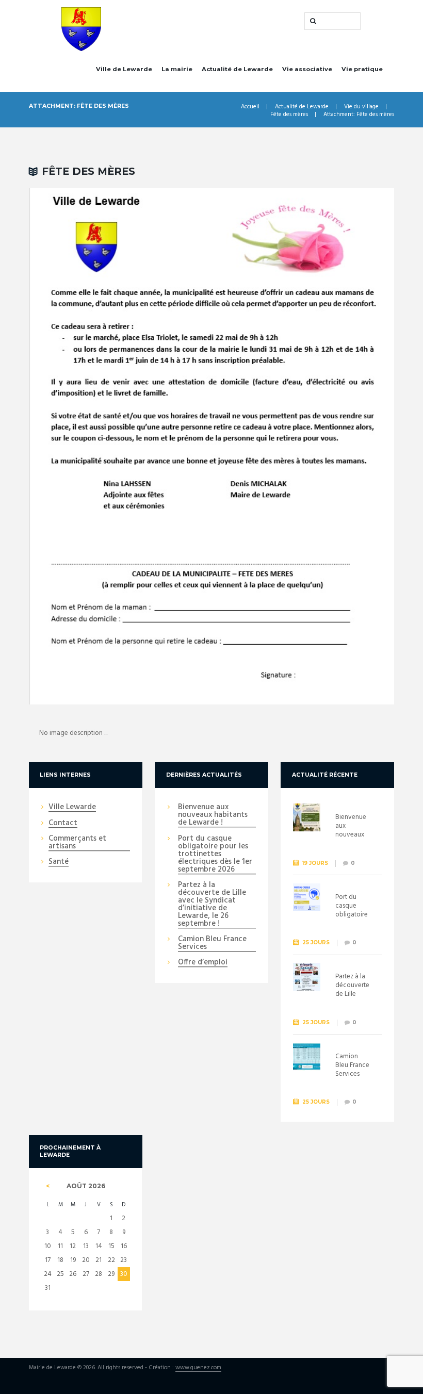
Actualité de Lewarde (237, 69)
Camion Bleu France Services (212, 944)
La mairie (176, 69)
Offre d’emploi (202, 963)
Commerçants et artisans (77, 843)
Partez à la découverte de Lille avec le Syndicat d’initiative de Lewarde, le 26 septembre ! (212, 904)
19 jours (315, 863)
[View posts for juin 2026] (47, 1186)
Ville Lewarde (72, 807)
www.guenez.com (198, 1368)
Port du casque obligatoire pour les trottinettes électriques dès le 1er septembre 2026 (215, 854)
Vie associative (307, 69)
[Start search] (312, 21)
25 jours (316, 942)
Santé (58, 862)
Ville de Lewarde (124, 69)
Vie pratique (362, 69)
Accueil (250, 107)
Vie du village (361, 107)
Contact (62, 823)
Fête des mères (289, 115)
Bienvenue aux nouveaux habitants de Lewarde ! (213, 815)
